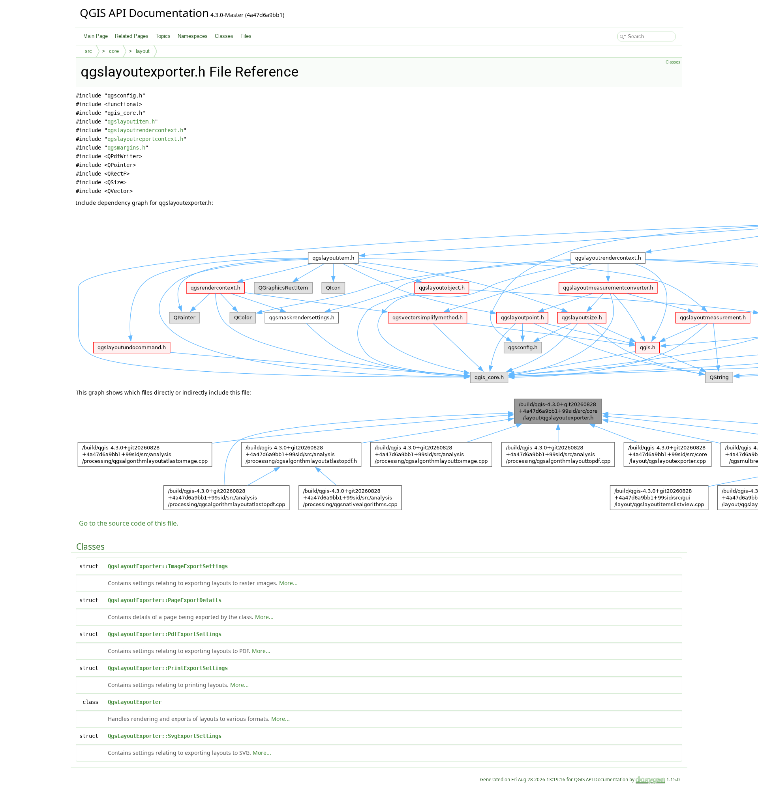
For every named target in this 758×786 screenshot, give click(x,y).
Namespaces (193, 36)
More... (288, 583)
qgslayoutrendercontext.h (145, 130)
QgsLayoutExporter (134, 702)
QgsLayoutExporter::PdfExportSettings (164, 634)
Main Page (95, 36)
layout (143, 51)
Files (245, 36)
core (114, 51)
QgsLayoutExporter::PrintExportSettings (168, 668)
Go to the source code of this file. (128, 523)
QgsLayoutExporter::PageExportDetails (164, 600)
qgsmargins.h (126, 147)
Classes (224, 36)
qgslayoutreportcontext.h (145, 139)
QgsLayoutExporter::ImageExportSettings (168, 566)
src (88, 51)
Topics (163, 36)
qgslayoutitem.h (131, 121)
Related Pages (131, 36)
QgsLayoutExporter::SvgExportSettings (164, 736)
